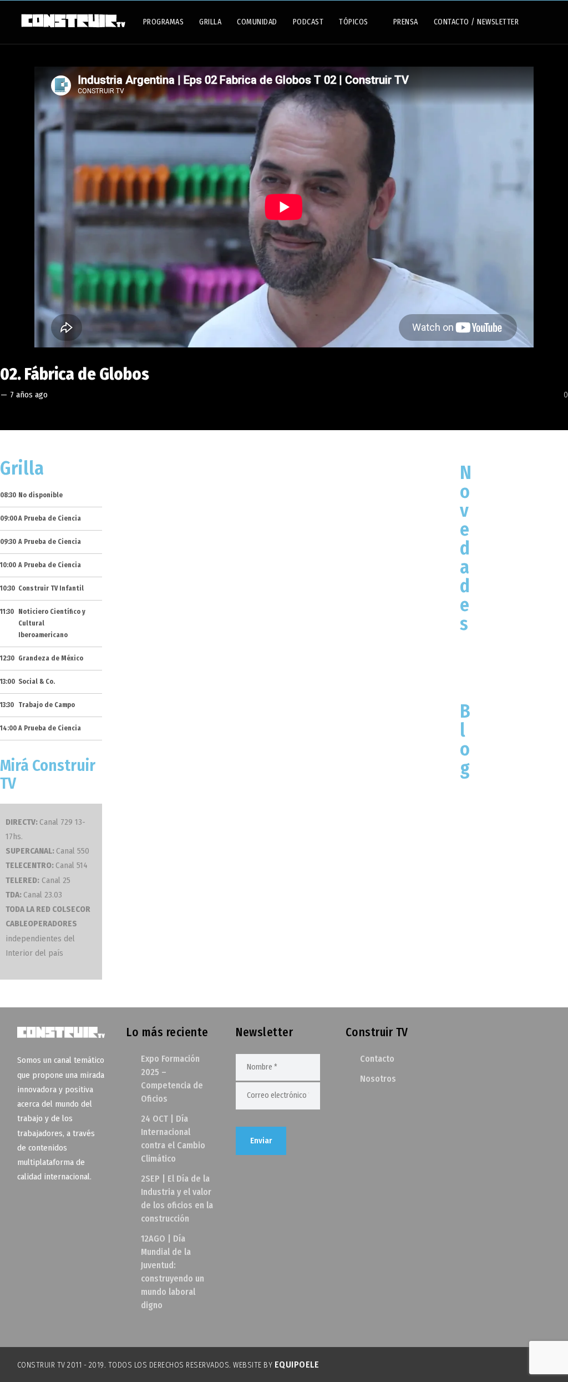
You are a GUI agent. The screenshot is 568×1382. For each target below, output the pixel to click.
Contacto (377, 1058)
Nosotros (378, 1078)
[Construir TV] (72, 20)
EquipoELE (297, 1364)
